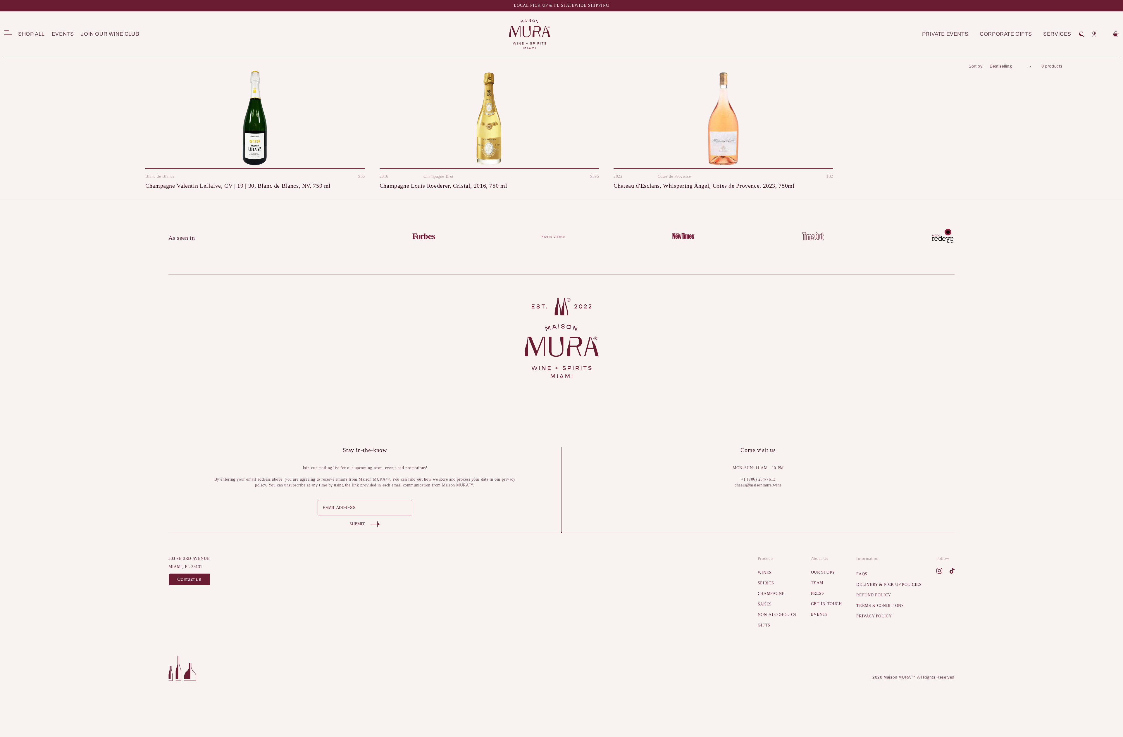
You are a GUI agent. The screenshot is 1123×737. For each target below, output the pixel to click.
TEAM (817, 583)
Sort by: (976, 66)
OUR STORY (823, 572)
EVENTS (819, 614)
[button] (1081, 34)
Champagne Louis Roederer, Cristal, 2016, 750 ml (443, 185)
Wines (765, 572)
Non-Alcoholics (777, 614)
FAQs (861, 574)
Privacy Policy (874, 616)
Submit (357, 524)
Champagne (771, 593)
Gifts (764, 625)
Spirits (766, 583)
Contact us (189, 579)
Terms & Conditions (880, 605)
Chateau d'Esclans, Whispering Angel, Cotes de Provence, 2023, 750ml (704, 185)
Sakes (765, 604)
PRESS (817, 593)
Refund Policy (873, 595)
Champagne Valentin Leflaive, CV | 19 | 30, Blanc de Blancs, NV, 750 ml (238, 185)
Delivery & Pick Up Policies (889, 584)
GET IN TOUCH (826, 604)
